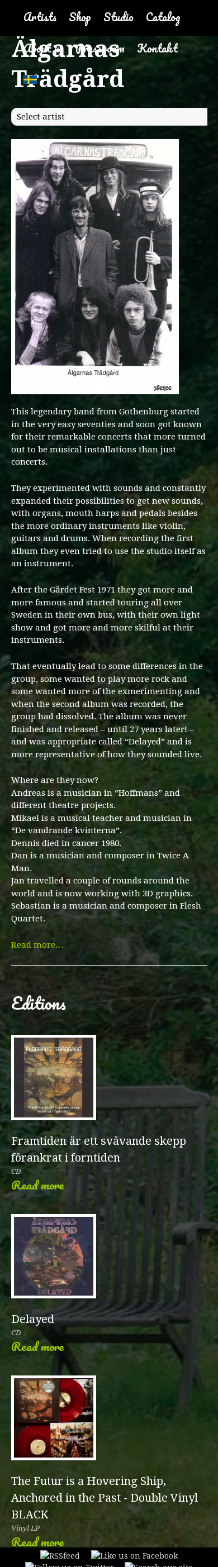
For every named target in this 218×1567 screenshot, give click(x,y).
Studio (118, 17)
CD (16, 1171)
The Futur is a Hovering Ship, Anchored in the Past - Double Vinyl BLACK (104, 1497)
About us (43, 48)
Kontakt (157, 48)
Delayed (32, 1319)
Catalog (163, 17)
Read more (37, 1185)
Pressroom (100, 48)
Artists (39, 17)
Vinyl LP (25, 1528)
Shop (80, 17)
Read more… (37, 945)
